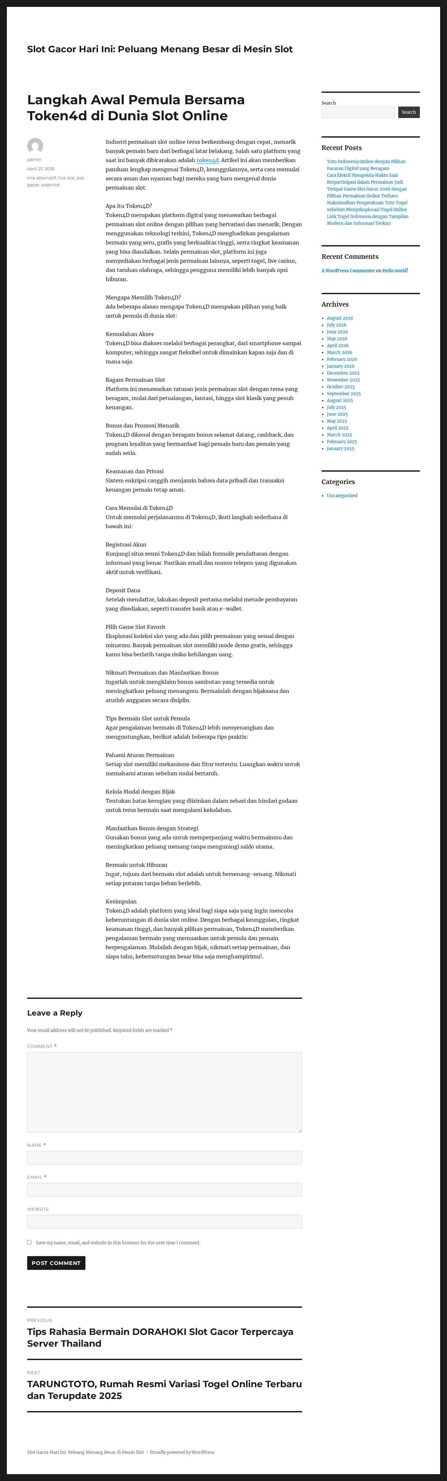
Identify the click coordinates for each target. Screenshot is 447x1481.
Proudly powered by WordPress (182, 1452)
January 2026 (341, 366)
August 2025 (340, 400)
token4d (208, 160)
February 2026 (342, 359)
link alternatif (41, 177)
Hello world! (395, 271)
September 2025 (344, 393)
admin (34, 159)
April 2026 (338, 345)
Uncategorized (342, 495)
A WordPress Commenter (348, 271)
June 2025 (337, 414)
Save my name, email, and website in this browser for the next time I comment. (118, 1243)
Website (38, 1209)
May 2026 (337, 339)
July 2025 (336, 407)
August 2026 (340, 318)
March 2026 (339, 352)
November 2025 (343, 380)
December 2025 (343, 373)
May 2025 (337, 421)
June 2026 (337, 332)
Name (36, 1145)
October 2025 (341, 387)
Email (37, 1177)
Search (329, 103)
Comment (42, 1046)
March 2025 (339, 435)
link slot (66, 177)
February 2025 (342, 442)
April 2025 (338, 428)
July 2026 (337, 325)
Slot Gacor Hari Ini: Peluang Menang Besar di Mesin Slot (160, 49)
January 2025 (340, 448)
